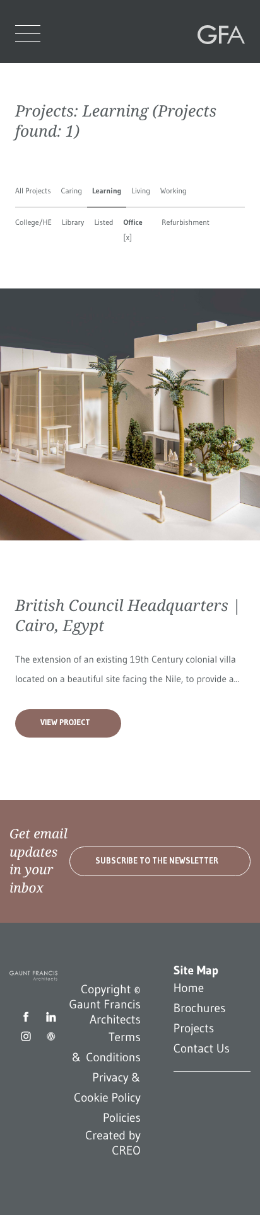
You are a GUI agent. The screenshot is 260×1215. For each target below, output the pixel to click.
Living (140, 191)
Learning (106, 191)
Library (73, 222)
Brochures (200, 1008)
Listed (103, 222)
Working (173, 191)
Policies (122, 1118)
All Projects (32, 191)
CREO (126, 1150)
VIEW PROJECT (65, 722)
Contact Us (202, 1048)
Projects (194, 1028)
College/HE (33, 222)
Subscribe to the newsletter (156, 860)
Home (189, 988)
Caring (71, 191)
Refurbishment (186, 222)
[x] (128, 237)
